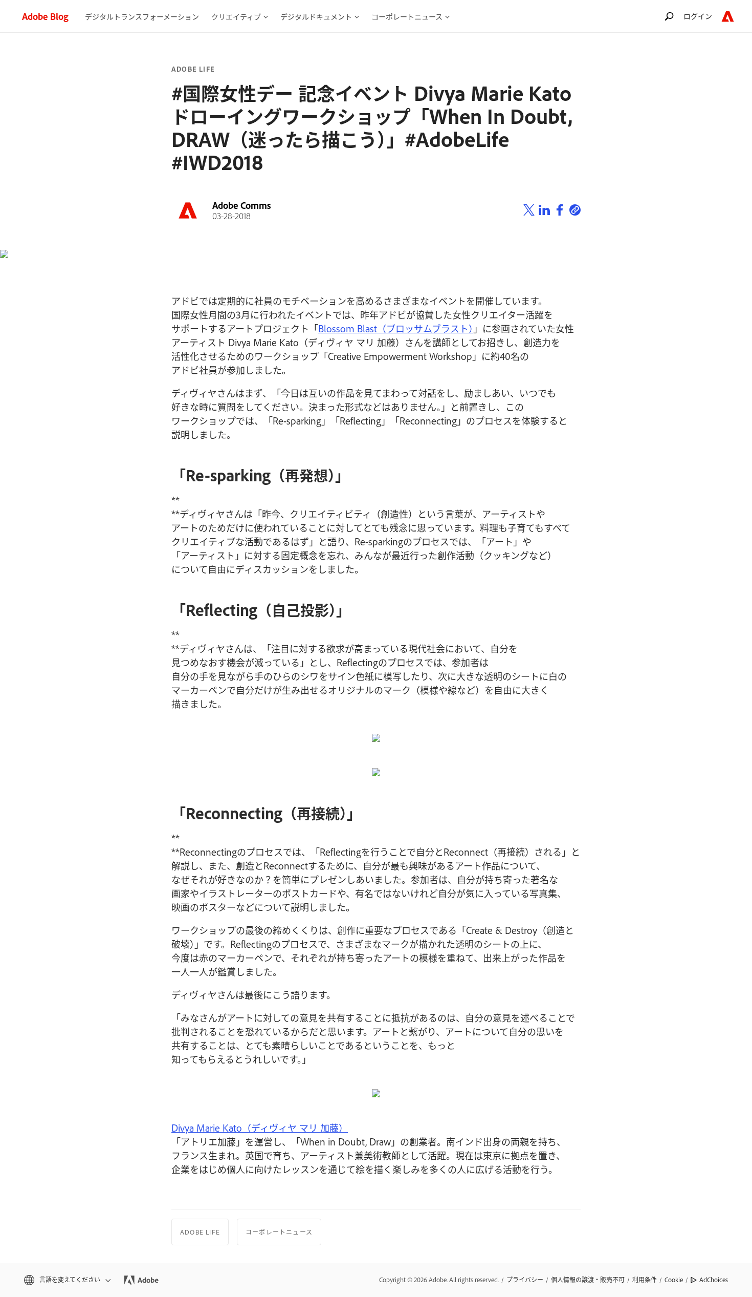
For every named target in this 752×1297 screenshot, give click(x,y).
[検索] (669, 16)
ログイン (697, 15)
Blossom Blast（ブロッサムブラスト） (395, 328)
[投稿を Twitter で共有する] (529, 210)
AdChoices (713, 1279)
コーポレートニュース (279, 1232)
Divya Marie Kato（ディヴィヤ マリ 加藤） (259, 1127)
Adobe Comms (241, 205)
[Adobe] (727, 16)
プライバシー (524, 1279)
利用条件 (644, 1279)
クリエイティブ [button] (236, 16)
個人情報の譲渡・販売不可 (588, 1279)
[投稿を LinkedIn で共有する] (544, 210)
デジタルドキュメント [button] (316, 16)
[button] (66, 1280)
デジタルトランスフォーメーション (142, 16)
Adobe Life (193, 69)
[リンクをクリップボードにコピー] (575, 210)
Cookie (674, 1279)
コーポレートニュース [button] (407, 16)
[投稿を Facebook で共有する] (559, 210)
